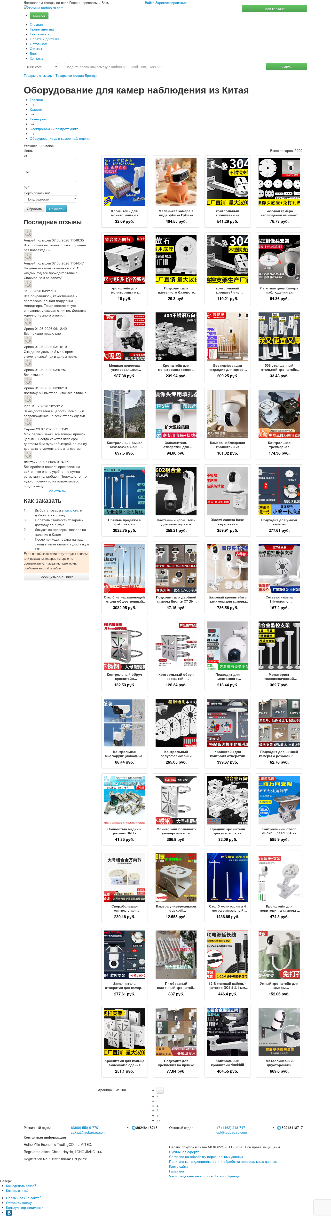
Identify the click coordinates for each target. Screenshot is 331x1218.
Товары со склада (69, 75)
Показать (56, 208)
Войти (149, 2)
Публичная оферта (184, 1151)
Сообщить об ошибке (56, 576)
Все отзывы (56, 490)
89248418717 (292, 1127)
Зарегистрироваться (171, 2)
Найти (287, 66)
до (27, 171)
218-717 (230, 1127)
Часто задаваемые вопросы (191, 1175)
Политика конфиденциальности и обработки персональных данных (223, 1161)
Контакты (37, 58)
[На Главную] (43, 8)
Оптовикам (38, 43)
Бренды (91, 75)
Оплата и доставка (45, 38)
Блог (33, 53)
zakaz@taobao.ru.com (88, 1132)
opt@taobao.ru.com (231, 1132)
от (25, 155)
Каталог (39, 15)
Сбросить (34, 208)
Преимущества (42, 29)
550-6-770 (84, 1127)
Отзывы (36, 48)
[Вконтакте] (9, 1212)
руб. (27, 186)
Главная (36, 24)
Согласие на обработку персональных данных (206, 1156)
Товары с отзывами (39, 75)
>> (158, 1120)
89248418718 (147, 1127)
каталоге (71, 510)
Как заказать (39, 33)
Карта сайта (178, 1166)
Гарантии (176, 1171)
